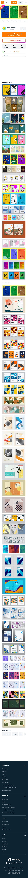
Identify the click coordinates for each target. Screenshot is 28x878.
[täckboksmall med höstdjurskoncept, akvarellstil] (13, 248)
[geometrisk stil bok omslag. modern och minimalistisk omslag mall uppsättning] (13, 539)
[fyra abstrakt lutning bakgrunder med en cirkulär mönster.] (13, 616)
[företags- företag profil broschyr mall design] (13, 704)
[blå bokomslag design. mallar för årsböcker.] (13, 677)
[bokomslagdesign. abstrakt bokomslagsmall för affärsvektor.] (13, 284)
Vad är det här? (16, 51)
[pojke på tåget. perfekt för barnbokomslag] (6, 160)
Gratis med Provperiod (14, 34)
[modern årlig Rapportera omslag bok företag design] (6, 716)
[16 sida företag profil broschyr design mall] (13, 607)
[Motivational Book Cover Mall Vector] (10, 129)
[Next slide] (22, 854)
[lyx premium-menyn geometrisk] (13, 188)
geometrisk (7, 854)
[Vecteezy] (2, 2)
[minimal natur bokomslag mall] (9, 168)
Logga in (21, 2)
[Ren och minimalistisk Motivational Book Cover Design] (6, 117)
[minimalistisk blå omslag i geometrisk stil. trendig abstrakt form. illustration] (8, 627)
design (14, 854)
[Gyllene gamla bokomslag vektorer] (13, 104)
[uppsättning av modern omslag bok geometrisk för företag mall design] (13, 762)
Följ (23, 29)
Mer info (5, 54)
